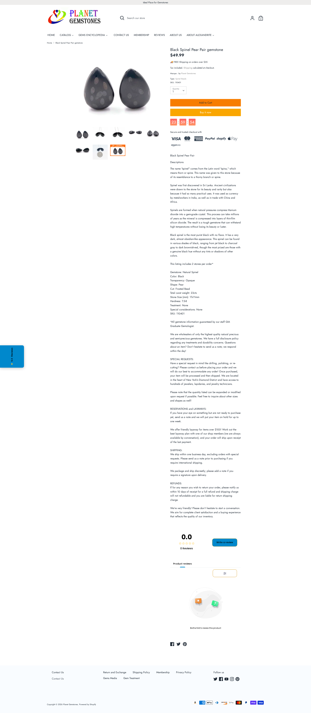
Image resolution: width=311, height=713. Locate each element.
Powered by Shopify (87, 704)
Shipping (188, 67)
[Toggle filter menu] (225, 573)
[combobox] (178, 90)
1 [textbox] (173, 91)
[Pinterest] (238, 679)
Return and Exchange (114, 672)
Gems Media (110, 678)
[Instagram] (232, 679)
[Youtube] (227, 679)
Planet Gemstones (188, 73)
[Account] (252, 17)
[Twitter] (215, 679)
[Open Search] (122, 18)
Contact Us (58, 672)
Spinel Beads (180, 78)
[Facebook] (221, 679)
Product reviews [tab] (182, 563)
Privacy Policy (183, 672)
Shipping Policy (141, 672)
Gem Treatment (131, 678)
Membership (163, 672)
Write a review (224, 542)
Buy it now (205, 112)
